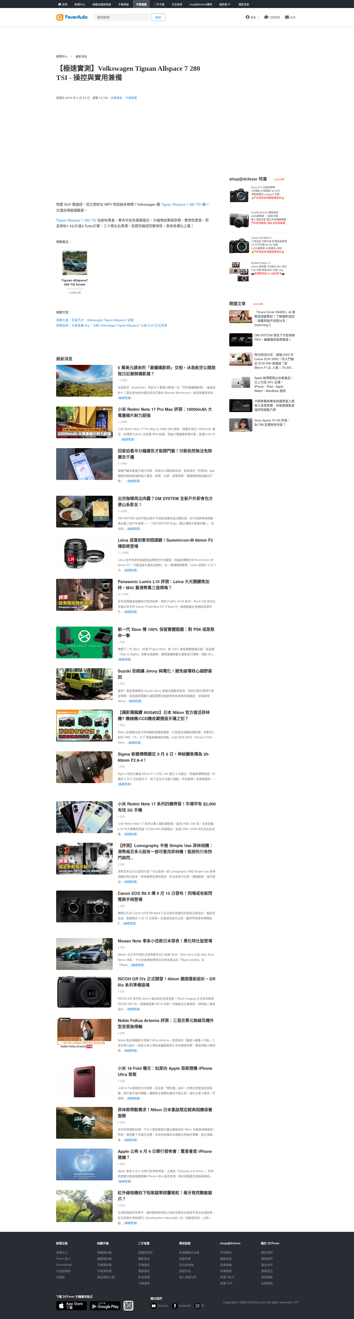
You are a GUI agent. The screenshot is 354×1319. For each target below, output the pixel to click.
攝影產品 (144, 1258)
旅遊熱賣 (185, 1258)
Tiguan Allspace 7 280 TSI (181, 204)
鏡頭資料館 (104, 1258)
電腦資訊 (144, 1271)
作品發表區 (63, 1271)
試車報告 (116, 98)
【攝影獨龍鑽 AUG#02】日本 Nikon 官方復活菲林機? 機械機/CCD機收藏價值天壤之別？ (164, 715)
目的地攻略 (186, 1265)
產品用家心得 (106, 1277)
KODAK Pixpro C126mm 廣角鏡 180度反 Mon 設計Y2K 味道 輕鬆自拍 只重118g (269, 268)
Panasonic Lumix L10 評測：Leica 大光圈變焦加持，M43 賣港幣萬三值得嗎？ (163, 584)
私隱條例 (267, 1283)
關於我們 (267, 1252)
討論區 (60, 1277)
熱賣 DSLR (227, 1277)
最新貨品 (226, 1258)
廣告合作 (267, 1265)
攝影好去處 (189, 1252)
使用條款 (267, 1277)
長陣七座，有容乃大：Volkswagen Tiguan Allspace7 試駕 (95, 320)
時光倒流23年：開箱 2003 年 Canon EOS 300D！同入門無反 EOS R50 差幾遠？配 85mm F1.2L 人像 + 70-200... (274, 361)
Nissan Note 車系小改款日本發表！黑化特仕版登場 (165, 941)
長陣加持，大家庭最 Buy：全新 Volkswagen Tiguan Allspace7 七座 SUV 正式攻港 (111, 325)
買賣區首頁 (145, 1252)
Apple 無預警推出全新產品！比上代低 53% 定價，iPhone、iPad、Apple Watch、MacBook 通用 (274, 384)
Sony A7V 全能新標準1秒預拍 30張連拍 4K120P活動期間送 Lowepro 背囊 (267, 192)
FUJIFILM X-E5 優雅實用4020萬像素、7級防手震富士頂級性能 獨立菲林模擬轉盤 (268, 218)
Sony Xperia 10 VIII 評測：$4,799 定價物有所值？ (272, 422)
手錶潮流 (144, 1283)
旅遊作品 (185, 1271)
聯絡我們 (267, 1258)
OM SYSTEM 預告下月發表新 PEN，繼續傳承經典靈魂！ (274, 337)
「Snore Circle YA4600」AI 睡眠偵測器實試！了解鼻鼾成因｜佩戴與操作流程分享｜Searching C (274, 318)
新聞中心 (62, 56)
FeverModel (64, 1265)
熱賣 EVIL (226, 1283)
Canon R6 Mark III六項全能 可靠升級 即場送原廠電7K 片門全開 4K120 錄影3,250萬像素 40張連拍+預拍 (269, 244)
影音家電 (144, 1277)
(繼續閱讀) (124, 398)
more (278, 179)
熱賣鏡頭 (226, 1271)
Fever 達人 (63, 1258)
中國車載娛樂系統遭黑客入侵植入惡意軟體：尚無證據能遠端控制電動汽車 (274, 405)
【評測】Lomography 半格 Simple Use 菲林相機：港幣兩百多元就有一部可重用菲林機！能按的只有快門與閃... (165, 851)
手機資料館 (104, 1265)
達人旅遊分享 (187, 1277)
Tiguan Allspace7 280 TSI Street (74, 282)
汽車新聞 (131, 98)
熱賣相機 (226, 1265)
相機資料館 (104, 1252)
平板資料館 (104, 1271)
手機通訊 (144, 1265)
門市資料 (226, 1252)
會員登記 (267, 1271)
